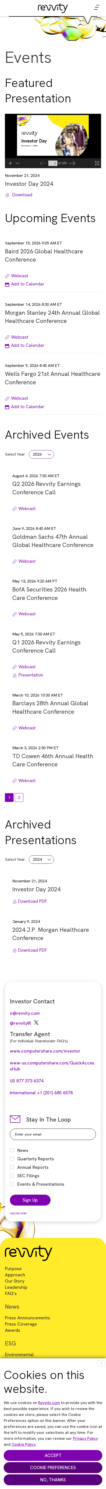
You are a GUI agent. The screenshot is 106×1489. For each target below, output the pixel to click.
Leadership (16, 1287)
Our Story (14, 1281)
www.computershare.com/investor (45, 1051)
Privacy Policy (85, 1438)
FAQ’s (11, 1293)
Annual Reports (33, 1167)
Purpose (13, 1268)
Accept (53, 1455)
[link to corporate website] (53, 7)
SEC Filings (28, 1175)
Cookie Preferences (53, 1467)
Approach (15, 1275)
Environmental (19, 1354)
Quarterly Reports (35, 1159)
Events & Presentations (40, 1184)
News (22, 1150)
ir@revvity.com (25, 1013)
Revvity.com (49, 1402)
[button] (24, 284)
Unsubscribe (18, 1213)
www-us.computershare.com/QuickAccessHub (52, 1066)
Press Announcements (27, 1318)
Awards (12, 1330)
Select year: (15, 454)
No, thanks (53, 1480)
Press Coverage (21, 1324)
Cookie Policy (24, 1444)
